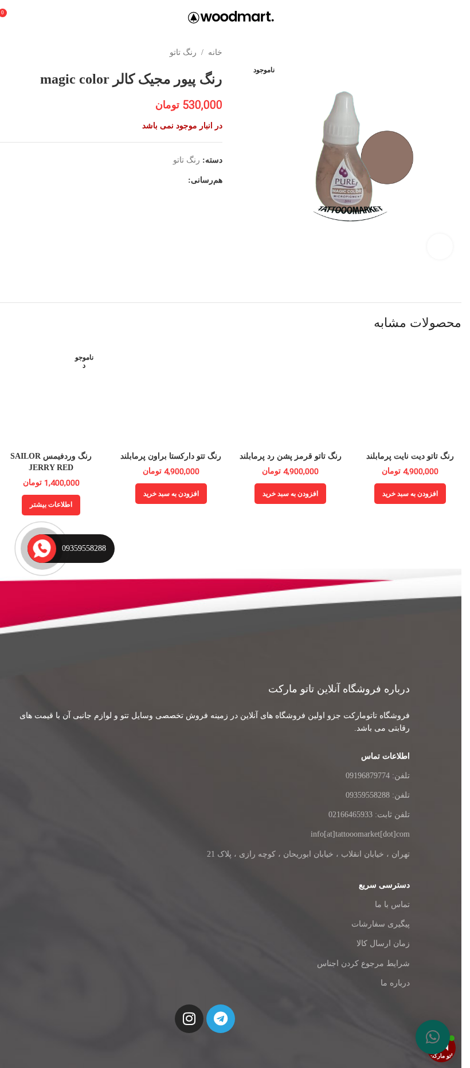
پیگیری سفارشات (380, 924)
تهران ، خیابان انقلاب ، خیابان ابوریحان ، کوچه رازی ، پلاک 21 (308, 854)
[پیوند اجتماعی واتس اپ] (126, 180)
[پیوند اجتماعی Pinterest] (153, 180)
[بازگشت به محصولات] (21, 53)
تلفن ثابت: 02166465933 (369, 814)
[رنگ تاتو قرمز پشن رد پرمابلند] (291, 394)
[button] (433, 1037)
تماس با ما (392, 904)
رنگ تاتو (183, 52)
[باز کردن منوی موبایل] (456, 17)
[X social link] (167, 180)
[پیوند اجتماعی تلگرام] (112, 180)
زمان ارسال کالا (383, 943)
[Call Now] (42, 548)
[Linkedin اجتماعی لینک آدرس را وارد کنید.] (140, 180)
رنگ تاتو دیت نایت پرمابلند (410, 456)
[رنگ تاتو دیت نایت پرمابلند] (410, 394)
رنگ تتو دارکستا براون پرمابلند (170, 456)
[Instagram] (189, 1018)
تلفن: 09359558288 (378, 795)
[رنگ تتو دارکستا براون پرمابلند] (171, 394)
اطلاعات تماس (385, 756)
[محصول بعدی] (7, 53)
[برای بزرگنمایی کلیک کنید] (440, 246)
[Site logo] (231, 16)
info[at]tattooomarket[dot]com (360, 834)
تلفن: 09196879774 (378, 775)
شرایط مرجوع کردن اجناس (363, 963)
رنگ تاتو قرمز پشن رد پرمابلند (291, 456)
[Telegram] (220, 1018)
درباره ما (395, 983)
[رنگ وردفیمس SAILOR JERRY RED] (51, 394)
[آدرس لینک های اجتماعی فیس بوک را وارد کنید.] (181, 180)
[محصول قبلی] (34, 53)
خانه (215, 52)
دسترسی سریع (384, 885)
